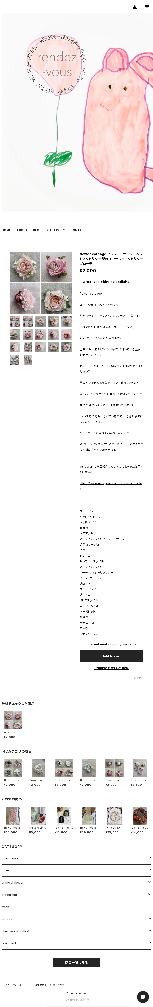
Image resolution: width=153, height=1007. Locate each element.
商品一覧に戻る (76, 963)
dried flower (11, 858)
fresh (5, 907)
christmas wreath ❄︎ (15, 931)
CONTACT (78, 230)
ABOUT (22, 230)
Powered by (72, 999)
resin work (9, 943)
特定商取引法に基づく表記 (50, 985)
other (5, 870)
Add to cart (112, 656)
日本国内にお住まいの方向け (111, 668)
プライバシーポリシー (16, 985)
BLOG (37, 230)
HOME (6, 230)
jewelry (7, 919)
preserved (9, 894)
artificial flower (13, 882)
